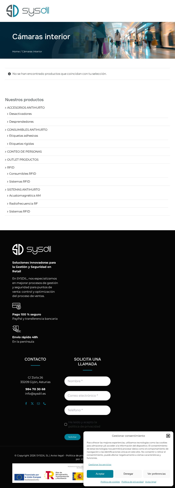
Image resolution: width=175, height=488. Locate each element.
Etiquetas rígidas (21, 143)
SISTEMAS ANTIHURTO (23, 189)
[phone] (44, 403)
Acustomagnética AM (25, 195)
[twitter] (32, 403)
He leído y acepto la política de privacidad (84, 424)
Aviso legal (150, 481)
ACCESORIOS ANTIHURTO (26, 107)
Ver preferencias (156, 473)
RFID (10, 167)
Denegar (128, 473)
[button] (168, 436)
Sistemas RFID (19, 181)
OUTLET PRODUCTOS (22, 159)
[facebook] (26, 403)
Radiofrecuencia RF (23, 203)
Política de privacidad (133, 481)
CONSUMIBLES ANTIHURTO (27, 129)
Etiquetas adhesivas (23, 135)
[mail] (38, 403)
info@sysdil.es (35, 393)
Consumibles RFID (22, 173)
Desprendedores (21, 121)
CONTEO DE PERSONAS (24, 151)
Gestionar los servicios (100, 464)
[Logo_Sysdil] (27, 4)
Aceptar (100, 473)
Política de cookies (110, 481)
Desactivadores (20, 113)
